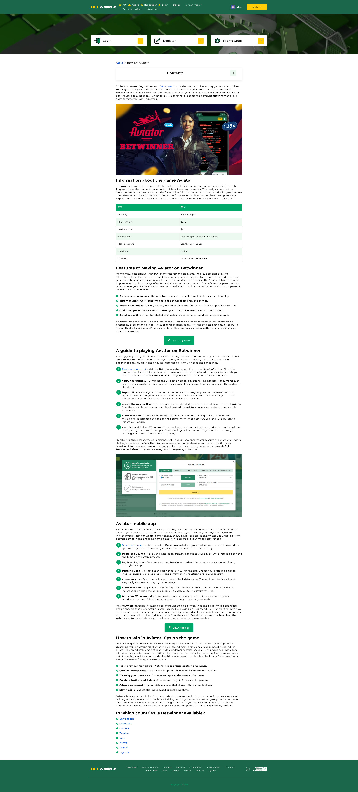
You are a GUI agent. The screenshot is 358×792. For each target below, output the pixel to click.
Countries (152, 9)
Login (165, 5)
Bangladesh (126, 718)
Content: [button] (175, 73)
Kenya (123, 742)
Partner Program (194, 5)
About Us (180, 767)
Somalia (200, 770)
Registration (150, 5)
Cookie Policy (196, 767)
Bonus (176, 5)
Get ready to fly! (181, 340)
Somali (123, 747)
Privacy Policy (214, 767)
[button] (237, 7)
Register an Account (134, 369)
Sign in (257, 7)
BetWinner (132, 767)
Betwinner (166, 86)
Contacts (167, 767)
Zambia (124, 733)
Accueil (120, 62)
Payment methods (132, 9)
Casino (135, 5)
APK (125, 5)
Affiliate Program (150, 767)
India (122, 738)
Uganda (124, 752)
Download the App (133, 545)
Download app (181, 627)
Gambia (124, 728)
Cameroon (125, 723)
